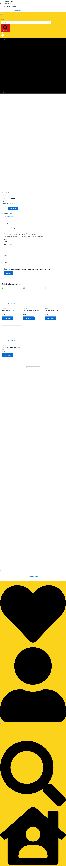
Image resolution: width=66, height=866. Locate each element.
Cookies (8, 192)
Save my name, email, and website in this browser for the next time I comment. (27, 269)
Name (6, 255)
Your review (8, 244)
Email (6, 262)
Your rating (6, 240)
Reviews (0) (5, 224)
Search (3, 19)
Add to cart (13, 208)
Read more (7, 318)
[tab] (5, 224)
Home (3, 192)
